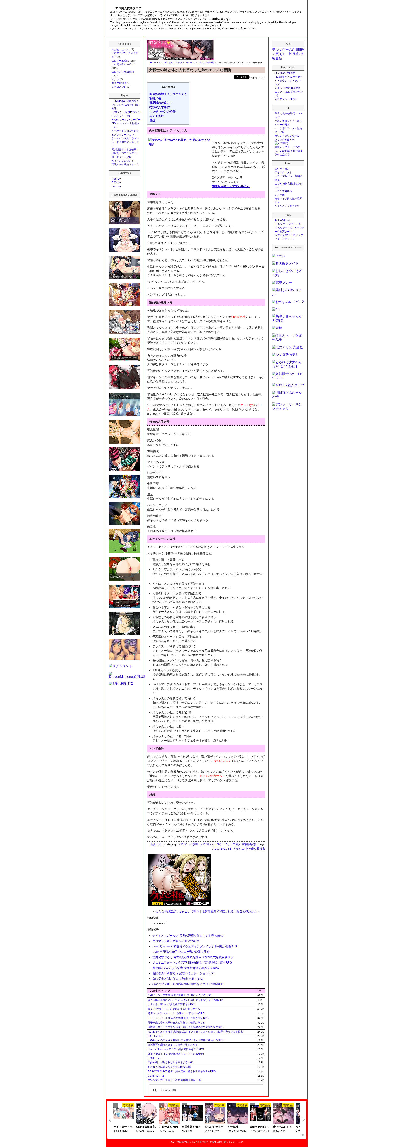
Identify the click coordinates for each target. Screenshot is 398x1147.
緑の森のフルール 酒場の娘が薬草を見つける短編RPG (187, 984)
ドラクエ (239, 848)
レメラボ (280, 194)
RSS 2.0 (116, 182)
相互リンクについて (123, 160)
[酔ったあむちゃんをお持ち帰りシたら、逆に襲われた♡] (283, 1114)
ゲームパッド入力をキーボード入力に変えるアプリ (125, 142)
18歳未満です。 (221, 19)
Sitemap (116, 186)
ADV (215, 848)
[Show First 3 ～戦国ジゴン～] (260, 1113)
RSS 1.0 (116, 178)
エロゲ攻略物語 (283, 191)
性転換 (250, 848)
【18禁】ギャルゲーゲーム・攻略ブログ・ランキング (288, 80)
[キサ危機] (237, 1114)
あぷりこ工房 (166, 1130)
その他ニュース (120, 49)
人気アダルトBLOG (285, 99)
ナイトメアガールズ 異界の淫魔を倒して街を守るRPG (187, 935)
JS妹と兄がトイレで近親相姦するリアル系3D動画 (176, 1053)
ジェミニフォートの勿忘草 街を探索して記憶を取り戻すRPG (192, 962)
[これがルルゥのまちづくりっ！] (169, 1114)
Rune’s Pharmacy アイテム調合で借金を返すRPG (176, 1049)
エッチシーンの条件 (162, 111)
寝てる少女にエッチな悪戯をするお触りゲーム (174, 1008)
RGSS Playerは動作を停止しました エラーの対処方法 (126, 105)
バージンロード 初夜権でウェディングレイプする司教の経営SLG (194, 946)
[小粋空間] (281, 143)
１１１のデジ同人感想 (287, 206)
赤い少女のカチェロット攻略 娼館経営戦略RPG (174, 1079)
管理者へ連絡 (216, 1142)
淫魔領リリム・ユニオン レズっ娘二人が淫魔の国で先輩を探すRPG (185, 1027)
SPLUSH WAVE (145, 1130)
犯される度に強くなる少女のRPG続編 (169, 1066)
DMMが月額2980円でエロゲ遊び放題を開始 (181, 951)
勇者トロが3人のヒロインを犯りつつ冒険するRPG (176, 1013)
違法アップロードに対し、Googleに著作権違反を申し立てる (289, 151)
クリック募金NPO (285, 139)
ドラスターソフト (260, 1130)
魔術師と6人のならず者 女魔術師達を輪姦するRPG (185, 968)
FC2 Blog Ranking (285, 73)
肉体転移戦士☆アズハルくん (168, 94)
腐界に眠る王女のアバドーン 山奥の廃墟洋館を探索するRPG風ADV (186, 999)
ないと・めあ (282, 168)
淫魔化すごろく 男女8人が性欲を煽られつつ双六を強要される (192, 957)
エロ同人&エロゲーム (184, 62)
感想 (152, 120)
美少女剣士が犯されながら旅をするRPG (170, 1062)
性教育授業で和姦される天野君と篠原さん (229, 911)
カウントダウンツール (287, 135)
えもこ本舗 (279, 1130)
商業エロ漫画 (119, 83)
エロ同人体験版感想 (204, 62)
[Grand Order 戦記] (146, 1114)
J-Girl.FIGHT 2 (156, 1075)
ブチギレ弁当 (212, 1130)
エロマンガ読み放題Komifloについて (176, 941)
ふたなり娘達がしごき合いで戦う (177, 911)
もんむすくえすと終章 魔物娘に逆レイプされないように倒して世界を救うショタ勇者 (195, 1031)
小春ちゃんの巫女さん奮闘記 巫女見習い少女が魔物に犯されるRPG (185, 1040)
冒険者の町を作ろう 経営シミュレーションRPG (183, 973)
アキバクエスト (283, 172)
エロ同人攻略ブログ (198, 1142)
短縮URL (156, 844)
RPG (223, 848)
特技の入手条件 (159, 107)
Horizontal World (236, 1130)
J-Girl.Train (154, 1058)
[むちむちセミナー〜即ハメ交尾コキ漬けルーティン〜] (215, 1114)
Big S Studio (120, 1130)
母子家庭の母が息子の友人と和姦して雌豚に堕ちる (176, 1022)
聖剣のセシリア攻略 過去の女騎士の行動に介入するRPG (179, 995)
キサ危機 (232, 1126)
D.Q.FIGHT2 (154, 1036)
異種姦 (261, 848)
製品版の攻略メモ (161, 102)
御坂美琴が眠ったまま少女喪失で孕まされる (173, 1044)
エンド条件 (156, 115)
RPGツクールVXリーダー (126, 119)
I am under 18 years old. (240, 28)
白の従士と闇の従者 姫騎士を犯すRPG (177, 978)
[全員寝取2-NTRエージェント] (192, 1113)
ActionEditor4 (282, 220)
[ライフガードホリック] (123, 1113)
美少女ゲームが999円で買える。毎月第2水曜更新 (288, 54)
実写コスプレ (119, 86)
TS (229, 848)
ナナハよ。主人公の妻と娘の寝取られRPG (171, 1004)
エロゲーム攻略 (165, 62)
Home (153, 62)
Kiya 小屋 (187, 1130)
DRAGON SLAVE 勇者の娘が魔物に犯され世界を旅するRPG (182, 1071)
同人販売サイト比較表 (124, 149)
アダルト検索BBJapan (287, 88)
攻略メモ (155, 98)
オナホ (115, 79)
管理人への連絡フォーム (125, 164)
